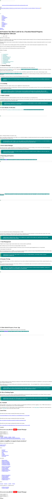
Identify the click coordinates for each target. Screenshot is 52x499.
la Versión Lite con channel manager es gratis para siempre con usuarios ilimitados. (17, 8)
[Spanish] (1, 13)
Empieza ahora (37, 8)
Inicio (3, 5)
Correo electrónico (3, 432)
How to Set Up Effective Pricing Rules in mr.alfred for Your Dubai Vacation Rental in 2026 (13, 420)
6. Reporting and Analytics (6, 58)
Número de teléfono (3, 433)
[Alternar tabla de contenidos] (1, 52)
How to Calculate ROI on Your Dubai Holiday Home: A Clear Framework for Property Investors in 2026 (15, 425)
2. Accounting (4, 55)
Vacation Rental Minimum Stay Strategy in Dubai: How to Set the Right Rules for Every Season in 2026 (14, 415)
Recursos (19, 5)
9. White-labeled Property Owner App (7, 61)
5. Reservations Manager (5, 57)
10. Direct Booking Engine (6, 62)
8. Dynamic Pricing (5, 60)
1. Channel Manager (5, 54)
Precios (17, 5)
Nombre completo (3, 431)
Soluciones (14, 5)
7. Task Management (5, 59)
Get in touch (4, 408)
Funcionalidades (9, 5)
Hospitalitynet (10, 69)
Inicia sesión (26, 5)
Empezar (22, 5)
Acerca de (5, 5)
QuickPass (3, 18)
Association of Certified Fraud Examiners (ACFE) (15, 109)
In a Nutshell (4, 63)
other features (37, 407)
